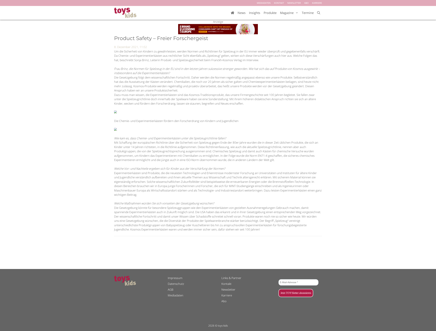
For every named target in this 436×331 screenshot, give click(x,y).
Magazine (287, 13)
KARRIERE (317, 2)
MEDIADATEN (264, 2)
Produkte (270, 13)
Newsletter (228, 289)
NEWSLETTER (294, 2)
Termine (308, 13)
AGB (170, 289)
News (242, 13)
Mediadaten (175, 295)
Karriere (226, 295)
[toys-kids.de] (125, 13)
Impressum (175, 278)
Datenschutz (176, 284)
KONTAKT (279, 2)
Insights (254, 13)
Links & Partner (231, 278)
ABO (306, 2)
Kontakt (226, 284)
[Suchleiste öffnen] (318, 12)
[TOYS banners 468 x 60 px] (218, 33)
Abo (224, 301)
